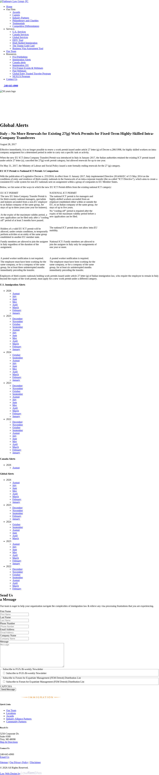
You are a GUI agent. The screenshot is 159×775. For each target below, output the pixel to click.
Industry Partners (20, 17)
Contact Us (11, 79)
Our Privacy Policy (19, 762)
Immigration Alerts (21, 59)
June (14, 299)
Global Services (20, 37)
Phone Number (7, 623)
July (14, 296)
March (15, 307)
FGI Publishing (19, 57)
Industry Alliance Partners (19, 718)
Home (9, 6)
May (14, 302)
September (17, 327)
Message (4, 641)
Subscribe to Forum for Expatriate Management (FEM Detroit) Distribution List (45, 681)
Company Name (8, 635)
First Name (5, 611)
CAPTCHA (6, 686)
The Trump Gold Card (23, 45)
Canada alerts (19, 62)
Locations (11, 713)
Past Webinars (19, 70)
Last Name (5, 617)
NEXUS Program (21, 76)
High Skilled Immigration (24, 43)
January (16, 313)
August (16, 293)
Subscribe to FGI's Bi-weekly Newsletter (26, 673)
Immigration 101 (20, 65)
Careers (16, 15)
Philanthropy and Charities (25, 20)
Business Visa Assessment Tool (27, 48)
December (17, 318)
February (16, 310)
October (16, 324)
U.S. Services (19, 31)
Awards (16, 12)
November (17, 321)
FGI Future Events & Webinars (27, 68)
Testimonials (18, 23)
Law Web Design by (10, 773)
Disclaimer (35, 762)
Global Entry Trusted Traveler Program (31, 73)
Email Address (7, 629)
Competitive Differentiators (25, 26)
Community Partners (16, 721)
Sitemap (4, 762)
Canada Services (20, 34)
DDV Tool (17, 40)
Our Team (11, 51)
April (15, 304)
